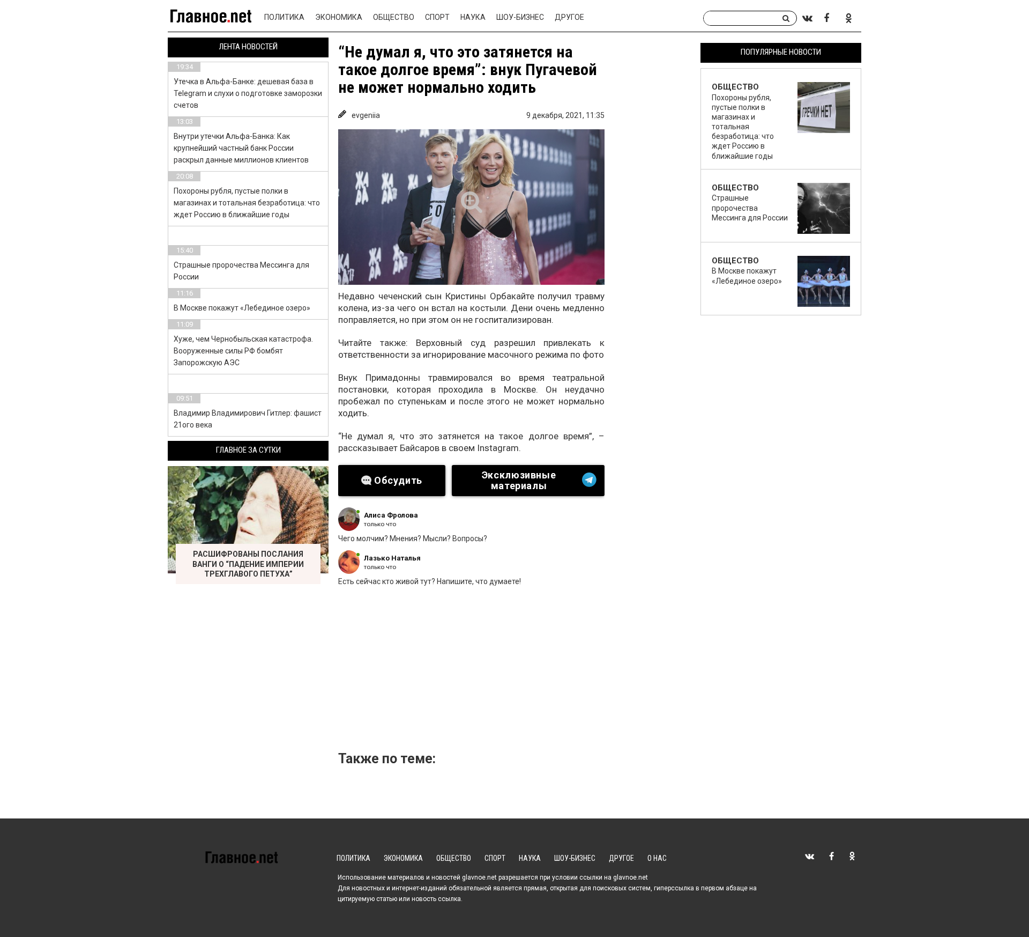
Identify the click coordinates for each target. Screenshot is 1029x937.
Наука (473, 17)
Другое (569, 17)
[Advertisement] (517, 672)
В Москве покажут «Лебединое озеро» (242, 308)
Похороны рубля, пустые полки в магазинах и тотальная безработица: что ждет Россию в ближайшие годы (247, 203)
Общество (393, 17)
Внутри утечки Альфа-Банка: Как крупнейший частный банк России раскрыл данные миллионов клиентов (241, 148)
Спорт (437, 17)
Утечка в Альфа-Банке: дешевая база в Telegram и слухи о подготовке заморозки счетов (248, 93)
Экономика (338, 17)
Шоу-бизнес (520, 17)
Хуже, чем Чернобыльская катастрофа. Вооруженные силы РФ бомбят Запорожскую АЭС (243, 351)
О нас (657, 858)
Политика (284, 17)
